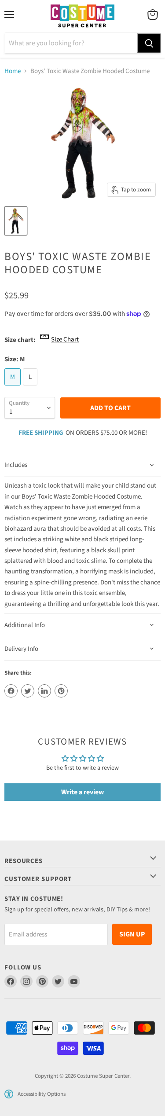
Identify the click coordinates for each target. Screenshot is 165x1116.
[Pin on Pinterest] (61, 691)
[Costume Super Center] (82, 16)
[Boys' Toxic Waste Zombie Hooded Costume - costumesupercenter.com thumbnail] (16, 221)
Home (12, 71)
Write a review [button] (82, 792)
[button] (8, 1094)
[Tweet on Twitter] (27, 691)
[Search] (149, 43)
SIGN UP (132, 934)
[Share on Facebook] (11, 691)
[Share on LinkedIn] (44, 691)
